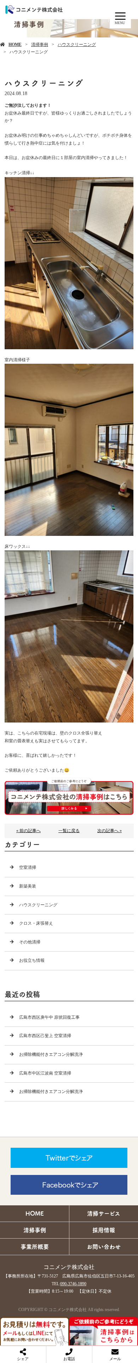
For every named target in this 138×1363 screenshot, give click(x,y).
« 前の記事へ (28, 830)
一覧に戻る (69, 830)
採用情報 (103, 1230)
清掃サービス (103, 1213)
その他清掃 (29, 942)
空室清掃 (27, 867)
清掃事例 (39, 44)
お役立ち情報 (32, 960)
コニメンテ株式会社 (69, 1267)
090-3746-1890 (73, 1283)
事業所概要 (35, 1247)
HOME (15, 44)
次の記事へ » (109, 830)
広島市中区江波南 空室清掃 (45, 1073)
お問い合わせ (104, 1247)
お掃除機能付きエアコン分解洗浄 (51, 1054)
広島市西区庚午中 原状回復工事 (49, 1017)
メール (115, 1359)
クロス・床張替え (36, 923)
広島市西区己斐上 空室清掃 (45, 1035)
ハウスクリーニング (77, 44)
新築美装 (27, 886)
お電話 (69, 1359)
